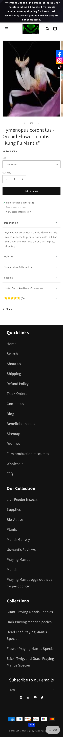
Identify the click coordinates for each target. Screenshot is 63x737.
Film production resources (28, 453)
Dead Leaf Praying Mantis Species (27, 635)
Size (4, 157)
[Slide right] (39, 123)
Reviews (13, 443)
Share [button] (9, 309)
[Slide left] (24, 123)
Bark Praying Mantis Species (29, 621)
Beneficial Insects (21, 423)
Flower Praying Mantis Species (31, 648)
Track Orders (17, 393)
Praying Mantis (18, 559)
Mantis (12, 569)
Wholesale (15, 463)
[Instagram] (59, 60)
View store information (18, 211)
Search (12, 353)
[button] (6, 28)
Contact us (15, 403)
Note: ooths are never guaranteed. (24, 288)
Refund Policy (18, 383)
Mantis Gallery (18, 539)
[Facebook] (59, 53)
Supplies (14, 509)
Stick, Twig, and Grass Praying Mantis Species (30, 661)
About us (14, 363)
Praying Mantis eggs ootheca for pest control (29, 582)
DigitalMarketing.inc (43, 731)
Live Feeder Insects (22, 499)
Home (11, 343)
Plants (12, 529)
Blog (10, 413)
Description (11, 222)
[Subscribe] (52, 690)
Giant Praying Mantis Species (30, 611)
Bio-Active (15, 519)
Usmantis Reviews (21, 549)
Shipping (14, 373)
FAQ (10, 473)
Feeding (8, 277)
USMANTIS (20, 731)
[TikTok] (59, 67)
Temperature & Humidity (18, 267)
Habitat (8, 256)
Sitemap (13, 433)
